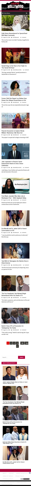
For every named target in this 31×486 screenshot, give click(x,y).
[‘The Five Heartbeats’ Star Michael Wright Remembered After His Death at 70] (15, 283)
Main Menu (7, 13)
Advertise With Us (22, 473)
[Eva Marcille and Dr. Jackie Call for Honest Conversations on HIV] (15, 218)
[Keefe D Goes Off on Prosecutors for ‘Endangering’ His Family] (15, 315)
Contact (11, 473)
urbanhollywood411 (17, 70)
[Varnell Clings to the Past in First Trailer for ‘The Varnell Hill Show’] (15, 55)
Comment (24, 37)
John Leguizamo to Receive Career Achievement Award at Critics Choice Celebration (12, 163)
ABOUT (5, 473)
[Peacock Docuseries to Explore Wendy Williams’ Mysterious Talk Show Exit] (15, 120)
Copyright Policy (8, 479)
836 (22, 343)
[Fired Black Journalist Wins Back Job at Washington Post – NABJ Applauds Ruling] (15, 185)
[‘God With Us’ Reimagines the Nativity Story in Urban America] (15, 250)
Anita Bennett (16, 37)
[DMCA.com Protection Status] (24, 479)
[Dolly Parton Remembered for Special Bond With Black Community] (15, 23)
